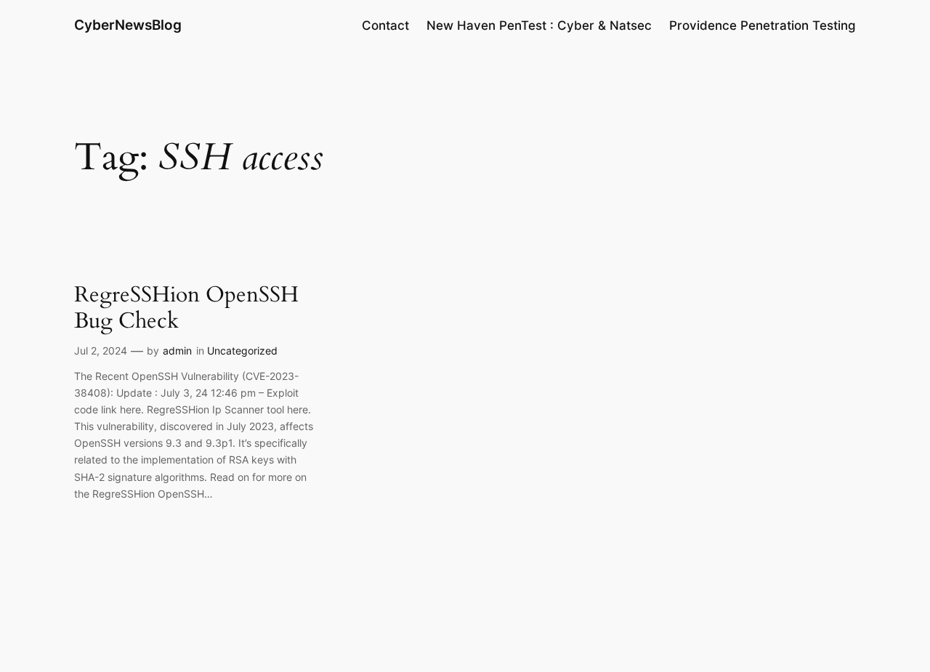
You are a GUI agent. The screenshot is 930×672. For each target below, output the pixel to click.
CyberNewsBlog (128, 24)
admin (177, 350)
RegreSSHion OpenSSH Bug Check (186, 308)
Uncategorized (242, 350)
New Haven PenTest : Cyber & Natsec (539, 25)
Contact (385, 25)
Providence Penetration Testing (762, 25)
